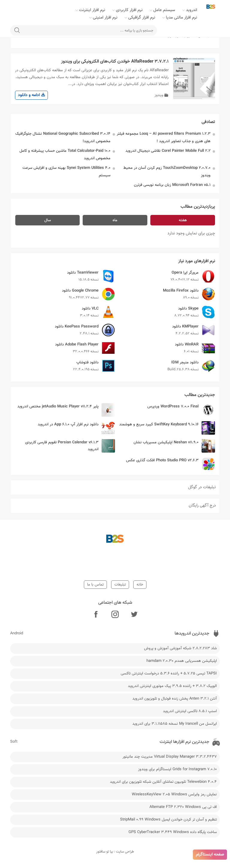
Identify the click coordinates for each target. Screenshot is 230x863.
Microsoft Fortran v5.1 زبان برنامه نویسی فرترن (172, 185)
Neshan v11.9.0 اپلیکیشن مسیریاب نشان (166, 442)
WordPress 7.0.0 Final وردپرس (173, 406)
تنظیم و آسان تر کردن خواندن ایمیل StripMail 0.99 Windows (168, 820)
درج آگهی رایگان (202, 505)
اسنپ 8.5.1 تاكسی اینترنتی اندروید (190, 711)
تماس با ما (95, 585)
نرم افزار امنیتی (105, 17)
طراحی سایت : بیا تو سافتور (115, 851)
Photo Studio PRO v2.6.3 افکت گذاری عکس (162, 460)
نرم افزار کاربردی (129, 10)
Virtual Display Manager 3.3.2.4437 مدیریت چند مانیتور (169, 757)
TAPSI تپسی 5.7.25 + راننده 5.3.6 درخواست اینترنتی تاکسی (169, 674)
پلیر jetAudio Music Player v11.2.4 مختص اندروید (58, 406)
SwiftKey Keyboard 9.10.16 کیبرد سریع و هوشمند (159, 424)
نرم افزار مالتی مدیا (181, 17)
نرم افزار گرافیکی (141, 17)
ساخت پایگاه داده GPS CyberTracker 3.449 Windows (172, 832)
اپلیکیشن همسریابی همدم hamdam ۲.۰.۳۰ (181, 661)
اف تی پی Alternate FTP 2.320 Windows (183, 807)
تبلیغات (120, 585)
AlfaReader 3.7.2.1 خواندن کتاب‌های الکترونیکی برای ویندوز (115, 61)
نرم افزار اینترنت (92, 10)
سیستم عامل (164, 10)
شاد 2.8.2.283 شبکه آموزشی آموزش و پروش (180, 648)
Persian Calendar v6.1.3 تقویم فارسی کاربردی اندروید (62, 445)
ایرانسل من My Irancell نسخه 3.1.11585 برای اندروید (174, 724)
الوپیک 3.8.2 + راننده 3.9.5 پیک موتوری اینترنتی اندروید (172, 686)
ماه (115, 220)
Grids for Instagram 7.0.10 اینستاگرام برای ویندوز (177, 769)
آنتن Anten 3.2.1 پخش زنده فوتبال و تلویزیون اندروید (174, 699)
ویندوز (159, 95)
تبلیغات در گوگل (202, 487)
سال (47, 220)
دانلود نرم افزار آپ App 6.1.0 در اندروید (68, 424)
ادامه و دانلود (29, 95)
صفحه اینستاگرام (210, 854)
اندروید (191, 10)
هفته (183, 220)
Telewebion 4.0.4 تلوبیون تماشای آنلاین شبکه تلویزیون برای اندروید (163, 782)
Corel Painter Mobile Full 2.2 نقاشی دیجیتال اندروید (168, 151)
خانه (140, 585)
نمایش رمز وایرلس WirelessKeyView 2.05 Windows (174, 794)
